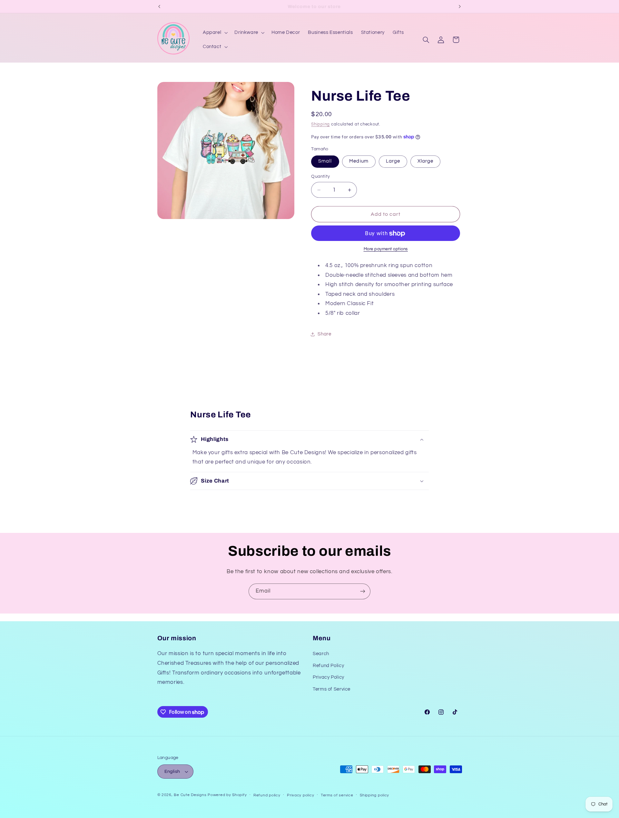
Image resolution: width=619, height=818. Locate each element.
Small (325, 161)
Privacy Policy (328, 677)
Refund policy (266, 795)
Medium (358, 161)
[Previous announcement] (159, 6)
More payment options (386, 249)
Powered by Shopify (227, 795)
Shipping (320, 124)
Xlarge (425, 161)
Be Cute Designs (190, 795)
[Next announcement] (460, 6)
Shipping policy (374, 795)
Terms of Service (331, 689)
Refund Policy (328, 665)
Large (393, 161)
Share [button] (324, 334)
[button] (214, 32)
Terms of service (337, 795)
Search (321, 653)
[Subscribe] (362, 591)
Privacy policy (300, 795)
